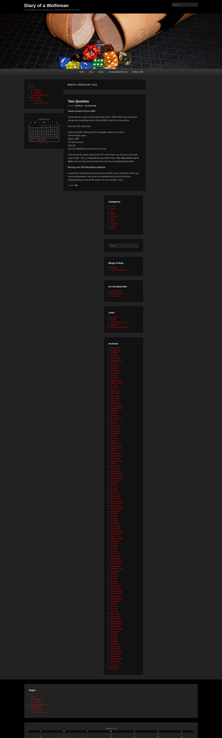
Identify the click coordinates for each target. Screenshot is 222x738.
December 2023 (116, 361)
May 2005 (113, 639)
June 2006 (114, 606)
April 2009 (114, 521)
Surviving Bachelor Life (118, 72)
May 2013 (113, 441)
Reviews (113, 226)
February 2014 (115, 428)
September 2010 (116, 478)
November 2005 (116, 624)
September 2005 (116, 629)
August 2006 (114, 601)
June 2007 (114, 576)
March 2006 (114, 614)
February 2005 (115, 646)
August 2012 (114, 448)
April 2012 (114, 451)
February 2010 (115, 496)
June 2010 (114, 486)
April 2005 (114, 641)
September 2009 (116, 508)
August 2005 (114, 631)
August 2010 (114, 481)
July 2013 (113, 436)
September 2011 (116, 461)
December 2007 (116, 561)
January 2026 (115, 351)
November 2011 (116, 456)
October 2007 (115, 566)
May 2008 (113, 549)
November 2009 (116, 503)
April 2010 (114, 491)
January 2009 (115, 529)
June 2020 (114, 376)
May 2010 (113, 488)
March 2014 (114, 426)
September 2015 (116, 408)
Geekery (113, 206)
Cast (91, 72)
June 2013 (114, 438)
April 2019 (114, 388)
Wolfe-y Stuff (137, 72)
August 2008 (114, 541)
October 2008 (115, 536)
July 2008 (113, 544)
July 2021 (113, 368)
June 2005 (114, 636)
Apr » (47, 143)
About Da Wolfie (116, 291)
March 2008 (114, 554)
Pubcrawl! (113, 224)
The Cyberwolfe (90, 106)
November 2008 (116, 534)
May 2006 (113, 609)
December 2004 (116, 651)
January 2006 (115, 619)
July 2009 (113, 513)
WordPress (114, 325)
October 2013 (115, 431)
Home (81, 72)
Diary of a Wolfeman (46, 5)
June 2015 (114, 411)
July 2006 (113, 604)
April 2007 (114, 581)
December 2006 (116, 591)
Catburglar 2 (37, 93)
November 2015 (116, 406)
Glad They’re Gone (42, 712)
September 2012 (116, 446)
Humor (112, 209)
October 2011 (115, 458)
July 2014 (113, 421)
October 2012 (115, 443)
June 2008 (114, 546)
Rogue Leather (115, 296)
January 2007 (115, 589)
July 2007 (113, 574)
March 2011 (114, 466)
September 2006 (116, 599)
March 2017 (114, 393)
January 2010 (115, 498)
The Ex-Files (38, 100)
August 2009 (114, 511)
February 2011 (115, 468)
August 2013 (114, 433)
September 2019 (116, 383)
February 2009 (115, 526)
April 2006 (114, 611)
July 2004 (113, 664)
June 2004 (114, 666)
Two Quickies (78, 101)
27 (35, 140)
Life (76, 185)
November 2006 (116, 594)
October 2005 (115, 626)
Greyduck (113, 267)
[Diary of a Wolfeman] (111, 41)
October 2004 (115, 656)
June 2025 (114, 353)
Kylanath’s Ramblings (118, 270)
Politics (113, 219)
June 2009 (114, 516)
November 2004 (116, 654)
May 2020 (113, 378)
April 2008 (114, 551)
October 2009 (115, 506)
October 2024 (115, 358)
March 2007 (114, 584)
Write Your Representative (120, 327)
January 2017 (115, 396)
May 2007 (113, 579)
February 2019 (115, 391)
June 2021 (114, 371)
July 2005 (113, 634)
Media (112, 214)
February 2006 (115, 616)
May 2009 (113, 519)
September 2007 (116, 569)
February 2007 (115, 586)
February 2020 (115, 381)
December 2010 (116, 473)
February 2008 (115, 556)
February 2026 (115, 348)
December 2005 (116, 621)
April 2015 (114, 416)
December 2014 (116, 418)
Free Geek (114, 317)
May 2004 (113, 669)
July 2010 (113, 483)
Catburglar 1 (37, 90)
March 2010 (114, 493)
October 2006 (115, 596)
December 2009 (116, 501)
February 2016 (115, 403)
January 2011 (115, 471)
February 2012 (115, 453)
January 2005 (115, 649)
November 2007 (116, 564)
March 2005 (114, 644)
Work (112, 229)
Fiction (101, 72)
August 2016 (114, 398)
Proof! (112, 221)
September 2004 (116, 659)
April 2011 (113, 463)
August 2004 (114, 661)
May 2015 (113, 413)
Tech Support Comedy (118, 322)
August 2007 (114, 571)
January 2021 (115, 373)
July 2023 (113, 363)
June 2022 (114, 366)
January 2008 (115, 559)
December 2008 (116, 531)
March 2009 (114, 524)
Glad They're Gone (42, 103)
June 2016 (114, 401)
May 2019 (113, 386)
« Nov (41, 143)
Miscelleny (114, 216)
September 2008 (116, 539)
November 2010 (116, 476)
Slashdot (113, 320)
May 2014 (113, 423)
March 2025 (114, 356)
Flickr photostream (117, 293)
